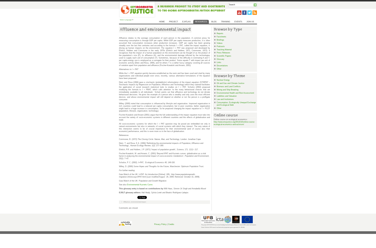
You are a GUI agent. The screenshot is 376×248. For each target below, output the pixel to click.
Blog (214, 22)
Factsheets (221, 37)
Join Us (250, 22)
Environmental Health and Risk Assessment (235, 93)
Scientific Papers (224, 56)
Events (238, 22)
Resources (201, 22)
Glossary (220, 59)
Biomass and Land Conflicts (229, 86)
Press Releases (223, 53)
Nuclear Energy (223, 80)
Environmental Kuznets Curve (139, 185)
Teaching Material (224, 49)
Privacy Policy (160, 224)
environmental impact (138, 202)
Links (219, 62)
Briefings (220, 40)
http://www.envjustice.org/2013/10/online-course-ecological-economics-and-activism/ (234, 123)
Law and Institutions (225, 99)
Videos (220, 43)
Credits (171, 224)
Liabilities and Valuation (227, 96)
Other (219, 69)
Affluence (126, 202)
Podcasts (221, 46)
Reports (220, 33)
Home (162, 22)
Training (225, 22)
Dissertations (222, 65)
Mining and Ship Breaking (227, 90)
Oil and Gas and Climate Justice (230, 83)
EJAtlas (186, 22)
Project (173, 22)
